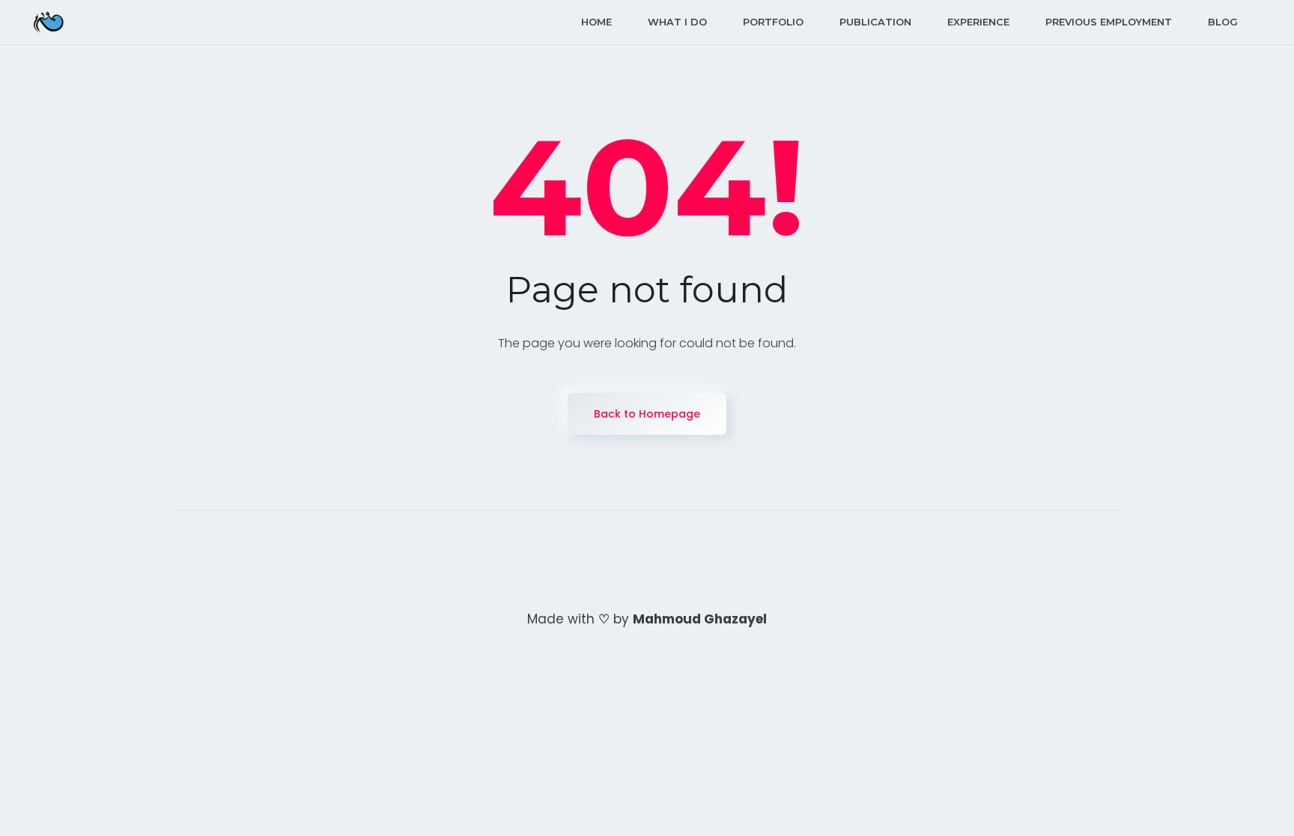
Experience (978, 22)
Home (596, 22)
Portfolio (773, 22)
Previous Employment (1108, 22)
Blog (1223, 22)
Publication (875, 22)
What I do (677, 22)
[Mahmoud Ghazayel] (49, 22)
